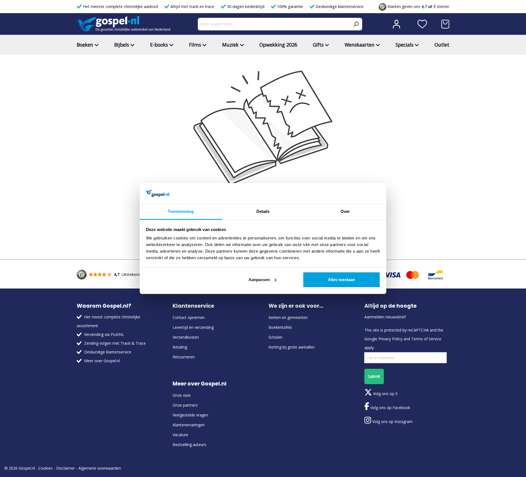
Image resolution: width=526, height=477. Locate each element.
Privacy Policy (390, 338)
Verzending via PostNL (104, 334)
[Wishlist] (422, 24)
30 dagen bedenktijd (245, 6)
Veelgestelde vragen (190, 415)
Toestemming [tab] (181, 211)
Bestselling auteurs (189, 444)
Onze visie (182, 395)
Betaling (180, 347)
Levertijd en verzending (193, 327)
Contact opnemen (189, 317)
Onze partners (185, 405)
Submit (374, 376)
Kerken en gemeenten (288, 317)
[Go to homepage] (123, 24)
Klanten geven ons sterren (417, 6)
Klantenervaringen (189, 424)
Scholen (275, 337)
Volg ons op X (385, 393)
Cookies (45, 468)
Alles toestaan (341, 279)
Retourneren (184, 356)
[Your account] (396, 24)
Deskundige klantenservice (339, 6)
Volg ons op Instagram (392, 421)
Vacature (180, 434)
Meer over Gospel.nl (102, 360)
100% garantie (290, 6)
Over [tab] (345, 211)
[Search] (356, 24)
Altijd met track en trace (192, 6)
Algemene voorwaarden (99, 468)
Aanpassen (259, 279)
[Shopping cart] (445, 24)
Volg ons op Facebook (389, 407)
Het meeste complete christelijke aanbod (120, 6)
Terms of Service (426, 338)
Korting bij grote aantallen (291, 347)
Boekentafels (280, 327)
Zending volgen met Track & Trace (115, 343)
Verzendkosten (186, 337)
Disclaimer (65, 468)
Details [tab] (263, 211)
